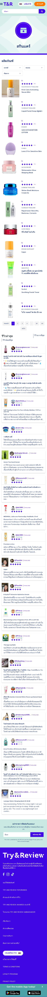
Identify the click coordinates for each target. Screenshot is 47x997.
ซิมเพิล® (24, 289)
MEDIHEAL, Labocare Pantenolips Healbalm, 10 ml (21, 516)
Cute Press (26, 229)
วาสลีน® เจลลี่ (8, 437)
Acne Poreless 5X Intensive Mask (15, 749)
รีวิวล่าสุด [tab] (7, 336)
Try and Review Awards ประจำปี (16, 905)
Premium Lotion (9, 544)
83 (37, 323)
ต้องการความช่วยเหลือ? (11, 943)
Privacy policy (36, 839)
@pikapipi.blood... (21, 453)
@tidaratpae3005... (23, 715)
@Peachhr (18, 560)
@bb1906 (19, 507)
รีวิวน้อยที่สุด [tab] (8, 340)
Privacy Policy (9, 981)
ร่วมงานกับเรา (8, 936)
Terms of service (21, 841)
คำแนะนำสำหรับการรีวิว (11, 897)
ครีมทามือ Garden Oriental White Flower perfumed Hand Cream (23, 697)
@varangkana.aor (23, 347)
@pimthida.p (21, 401)
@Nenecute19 (21, 478)
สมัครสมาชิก (37, 834)
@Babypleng (19, 661)
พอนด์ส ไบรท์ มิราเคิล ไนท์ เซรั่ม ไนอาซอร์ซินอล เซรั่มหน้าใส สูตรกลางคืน (23, 357)
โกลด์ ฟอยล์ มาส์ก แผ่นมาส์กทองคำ (14, 724)
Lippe (5, 569)
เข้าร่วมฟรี (40, 4)
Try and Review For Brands (15, 890)
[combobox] (12, 67)
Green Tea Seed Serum (12, 462)
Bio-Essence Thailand (30, 309)
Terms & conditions (11, 967)
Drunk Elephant (28, 249)
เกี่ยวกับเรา (6, 921)
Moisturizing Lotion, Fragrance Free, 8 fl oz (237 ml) (21, 620)
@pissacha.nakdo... (22, 792)
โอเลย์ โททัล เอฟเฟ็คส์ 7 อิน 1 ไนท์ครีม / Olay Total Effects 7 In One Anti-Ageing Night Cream (23, 670)
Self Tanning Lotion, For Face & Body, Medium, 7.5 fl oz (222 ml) (22, 410)
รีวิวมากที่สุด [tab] (39, 335)
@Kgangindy (21, 688)
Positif (24, 127)
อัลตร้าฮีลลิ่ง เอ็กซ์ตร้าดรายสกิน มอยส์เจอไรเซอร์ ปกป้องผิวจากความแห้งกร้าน (22, 488)
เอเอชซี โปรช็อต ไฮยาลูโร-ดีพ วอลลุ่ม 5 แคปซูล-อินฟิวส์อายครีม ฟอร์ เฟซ (23, 384)
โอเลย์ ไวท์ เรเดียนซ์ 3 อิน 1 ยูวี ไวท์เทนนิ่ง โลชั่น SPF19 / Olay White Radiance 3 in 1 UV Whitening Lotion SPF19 (22, 775)
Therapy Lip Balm (10, 645)
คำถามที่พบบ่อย (8, 928)
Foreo (24, 148)
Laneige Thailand (28, 187)
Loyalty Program (10, 974)
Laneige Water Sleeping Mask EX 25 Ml (17, 801)
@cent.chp (20, 428)
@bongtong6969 (22, 765)
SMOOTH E (25, 268)
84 (42, 323)
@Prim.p (19, 611)
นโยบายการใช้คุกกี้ (9, 959)
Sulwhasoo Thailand (30, 87)
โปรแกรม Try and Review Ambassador (19, 912)
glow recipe (26, 167)
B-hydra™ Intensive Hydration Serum (16, 594)
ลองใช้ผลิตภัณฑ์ (8, 883)
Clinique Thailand (28, 108)
